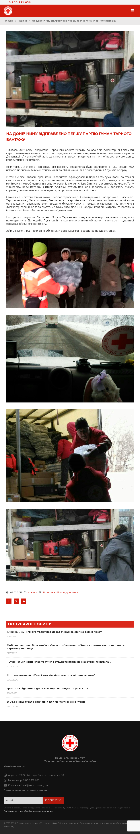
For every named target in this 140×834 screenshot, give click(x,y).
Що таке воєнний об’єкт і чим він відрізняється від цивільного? (51, 675)
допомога (72, 592)
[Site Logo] (9, 10)
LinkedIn (23, 601)
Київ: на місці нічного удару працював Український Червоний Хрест (54, 631)
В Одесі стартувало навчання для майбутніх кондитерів (46, 701)
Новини (32, 592)
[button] (133, 11)
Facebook (8, 601)
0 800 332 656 (20, 2)
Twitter (16, 601)
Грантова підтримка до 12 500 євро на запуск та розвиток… (48, 688)
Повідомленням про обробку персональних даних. (28, 811)
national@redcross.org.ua (32, 785)
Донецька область (54, 592)
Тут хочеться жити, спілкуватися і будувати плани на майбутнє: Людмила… (59, 661)
